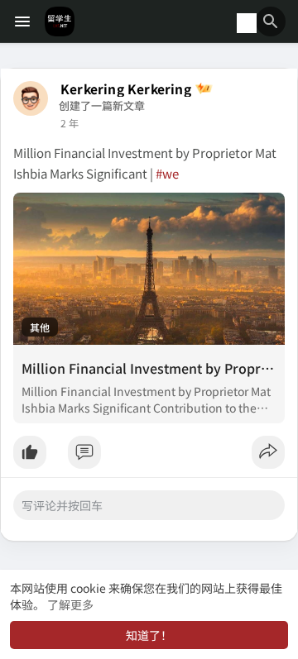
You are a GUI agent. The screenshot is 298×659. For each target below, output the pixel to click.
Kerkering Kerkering (125, 89)
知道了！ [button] (149, 635)
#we (167, 173)
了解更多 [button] (70, 604)
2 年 (69, 123)
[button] (271, 21)
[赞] (149, 456)
